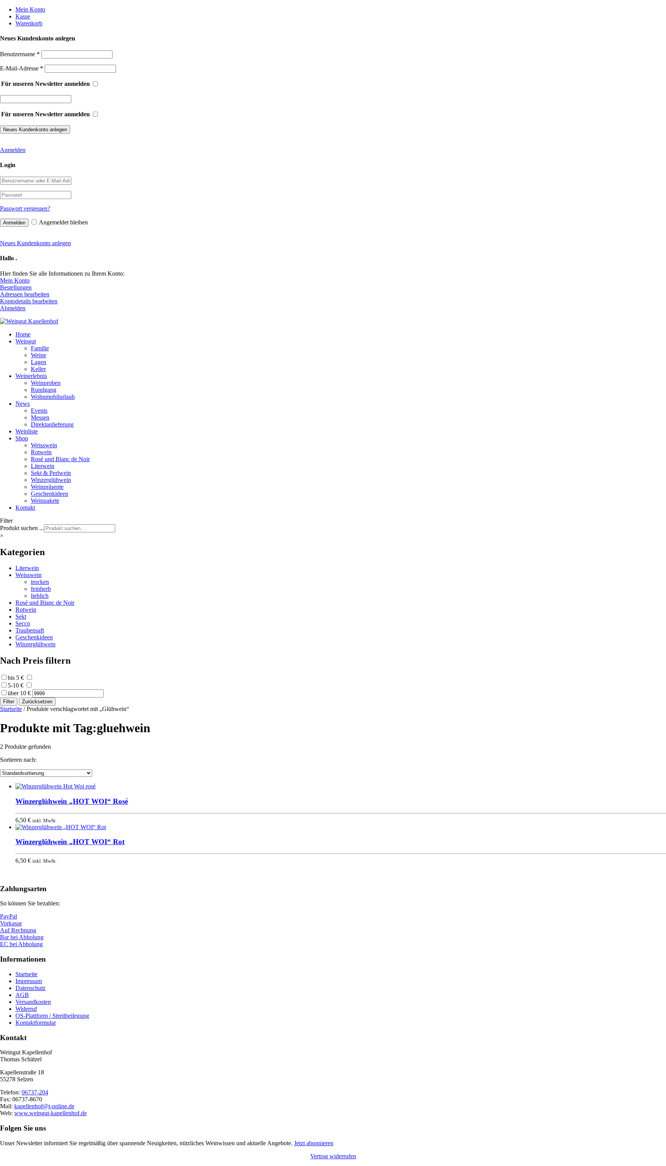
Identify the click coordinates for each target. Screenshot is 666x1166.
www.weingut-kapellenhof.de (50, 1113)
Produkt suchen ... (22, 528)
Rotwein (41, 452)
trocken (40, 582)
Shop (21, 438)
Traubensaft (29, 630)
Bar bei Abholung (22, 937)
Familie (40, 348)
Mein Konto (30, 9)
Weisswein (44, 445)
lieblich (40, 595)
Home (22, 334)
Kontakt (25, 507)
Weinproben (46, 383)
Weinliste (26, 431)
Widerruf (26, 1008)
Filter (8, 701)
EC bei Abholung (21, 944)
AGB (22, 995)
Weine (38, 355)
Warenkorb (28, 23)
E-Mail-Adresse (21, 68)
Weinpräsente (47, 486)
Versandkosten (33, 1002)
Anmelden (12, 150)
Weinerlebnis (31, 376)
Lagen (38, 362)
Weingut (25, 341)
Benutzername (20, 54)
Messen (40, 417)
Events (39, 410)
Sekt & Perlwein (51, 473)
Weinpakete (45, 500)
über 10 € (19, 693)
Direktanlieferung (52, 424)
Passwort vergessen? (25, 208)
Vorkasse (11, 923)
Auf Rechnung (18, 930)
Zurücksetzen (37, 701)
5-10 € (16, 685)
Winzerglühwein (51, 480)
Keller (38, 369)
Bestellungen (16, 287)
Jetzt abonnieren (313, 1143)
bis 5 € (16, 677)
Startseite (11, 709)
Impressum (28, 981)
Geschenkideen (49, 493)
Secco (22, 623)
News (22, 403)
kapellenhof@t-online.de (44, 1106)
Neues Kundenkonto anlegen (35, 243)
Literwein (42, 466)
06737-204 (35, 1092)
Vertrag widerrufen (333, 1156)
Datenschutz (30, 988)
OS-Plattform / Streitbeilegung (52, 1015)
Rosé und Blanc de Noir (60, 459)
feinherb (41, 589)
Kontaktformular (35, 1022)
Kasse (22, 16)
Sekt (20, 616)
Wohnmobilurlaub (53, 396)
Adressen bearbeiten (24, 294)
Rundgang (43, 389)
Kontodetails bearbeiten (28, 301)
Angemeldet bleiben (63, 222)
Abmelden (12, 308)
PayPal (8, 916)
